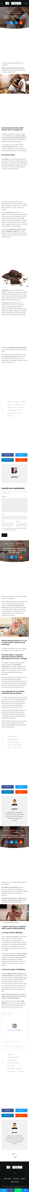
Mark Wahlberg (11, 1065)
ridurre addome (11, 1071)
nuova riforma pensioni (13, 739)
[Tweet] (11, 23)
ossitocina (22, 407)
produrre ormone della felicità (14, 410)
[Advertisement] (14, 46)
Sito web (17, 521)
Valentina (8, 11)
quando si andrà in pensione (14, 742)
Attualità (14, 11)
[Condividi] (7, 23)
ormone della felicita (19, 404)
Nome (3, 514)
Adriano (6, 543)
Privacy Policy (8, 1178)
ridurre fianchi (21, 1071)
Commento (4, 496)
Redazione (16, 1178)
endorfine (10, 404)
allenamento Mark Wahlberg (14, 1057)
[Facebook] (14, 1173)
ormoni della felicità (12, 407)
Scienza (20, 11)
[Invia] (21, 23)
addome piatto (11, 1054)
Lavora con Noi (15, 1181)
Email (3, 521)
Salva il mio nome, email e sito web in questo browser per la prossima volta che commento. (14, 529)
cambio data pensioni (12, 736)
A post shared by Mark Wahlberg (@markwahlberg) (15, 1046)
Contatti (23, 1178)
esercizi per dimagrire (12, 1060)
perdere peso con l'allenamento (14, 1068)
